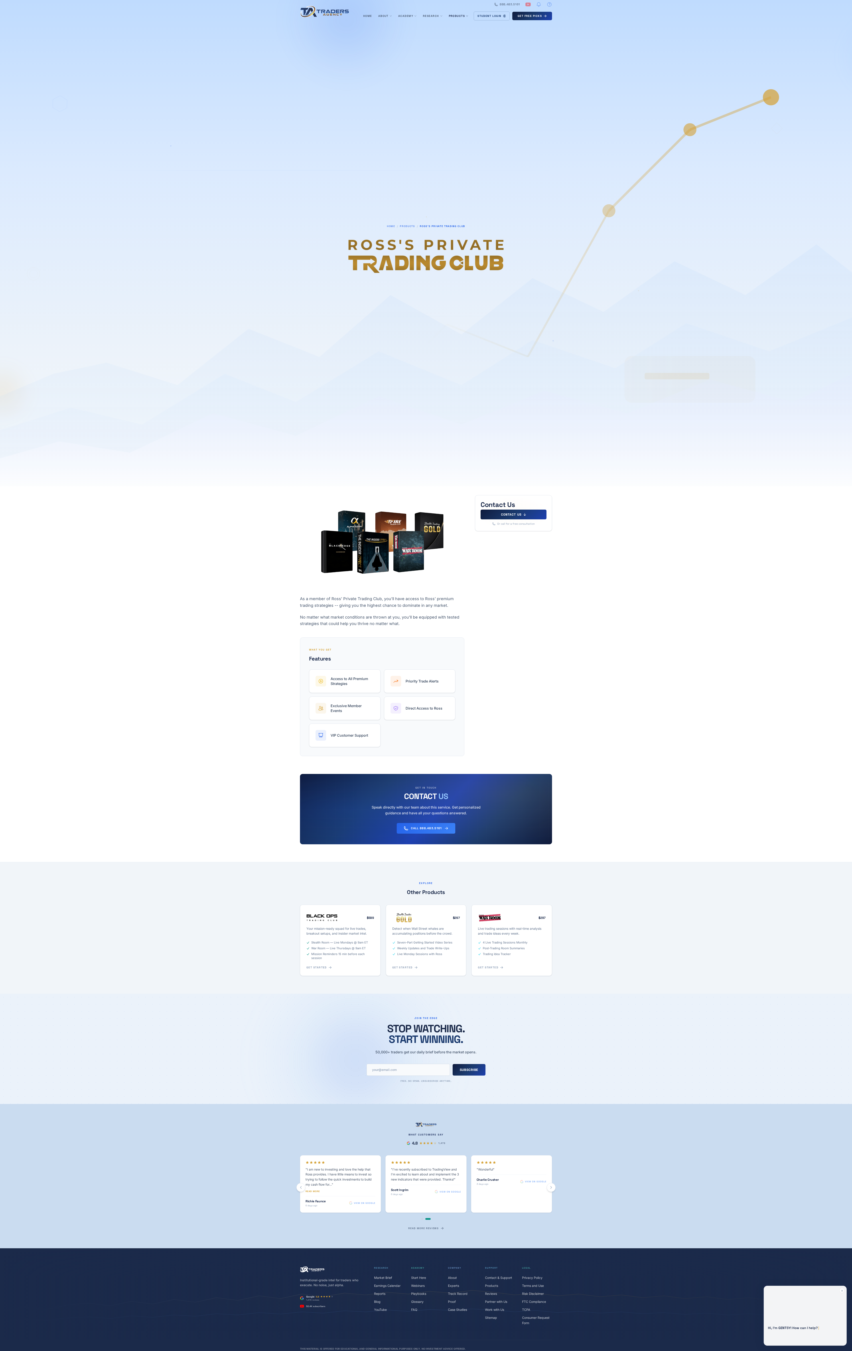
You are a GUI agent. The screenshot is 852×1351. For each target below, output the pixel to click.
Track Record (457, 1294)
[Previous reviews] (300, 1187)
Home (367, 16)
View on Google (364, 1203)
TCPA (526, 1309)
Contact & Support (498, 1278)
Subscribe (469, 1070)
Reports (379, 1294)
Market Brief (383, 1278)
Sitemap (491, 1317)
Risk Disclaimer (533, 1294)
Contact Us (511, 514)
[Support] (549, 4)
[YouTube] (528, 4)
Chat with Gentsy (803, 1338)
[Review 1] (422, 1219)
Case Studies (457, 1309)
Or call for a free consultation (516, 524)
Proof (452, 1302)
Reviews (491, 1294)
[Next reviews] (551, 1187)
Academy (405, 16)
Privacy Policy (532, 1278)
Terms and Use (533, 1286)
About (383, 16)
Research (431, 16)
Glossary (417, 1302)
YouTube (380, 1309)
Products (457, 16)
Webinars (418, 1286)
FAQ (414, 1309)
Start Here (418, 1278)
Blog (377, 1302)
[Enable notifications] (538, 4)
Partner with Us (496, 1302)
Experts (453, 1286)
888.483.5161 (510, 4)
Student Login (489, 16)
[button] (805, 1316)
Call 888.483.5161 (426, 828)
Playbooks (418, 1294)
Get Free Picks (530, 16)
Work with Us (494, 1309)
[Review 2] (428, 1219)
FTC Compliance (534, 1302)
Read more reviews (423, 1228)
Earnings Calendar (387, 1286)
